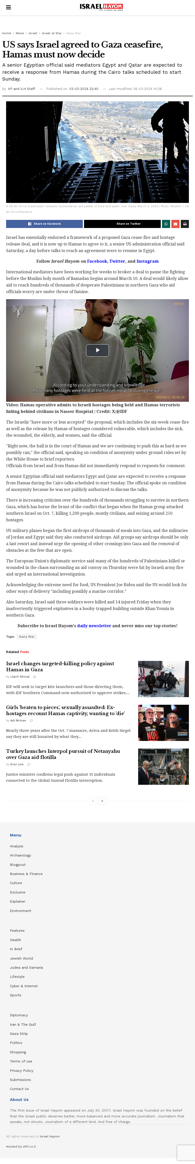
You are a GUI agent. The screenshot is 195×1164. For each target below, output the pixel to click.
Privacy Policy (21, 1070)
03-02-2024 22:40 (84, 89)
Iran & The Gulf (23, 1024)
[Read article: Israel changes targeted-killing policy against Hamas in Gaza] (163, 679)
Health (15, 940)
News (20, 33)
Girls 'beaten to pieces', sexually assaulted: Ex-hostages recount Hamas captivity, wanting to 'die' (65, 710)
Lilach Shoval (19, 676)
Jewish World (21, 958)
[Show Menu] (8, 7)
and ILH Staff (24, 89)
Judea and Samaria (26, 967)
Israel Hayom (50, 1136)
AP (10, 89)
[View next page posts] (102, 801)
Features (17, 930)
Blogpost (18, 865)
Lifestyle (17, 977)
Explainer (17, 901)
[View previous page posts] (93, 801)
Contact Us (19, 1089)
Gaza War (73, 33)
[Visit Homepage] (101, 8)
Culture (16, 883)
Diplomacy (19, 1015)
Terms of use (21, 1061)
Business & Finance (26, 874)
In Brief (16, 949)
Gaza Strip (19, 1034)
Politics (16, 1043)
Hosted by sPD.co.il (21, 1146)
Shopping (18, 1052)
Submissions (20, 1080)
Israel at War (52, 33)
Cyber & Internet (24, 986)
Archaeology (20, 855)
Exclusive (17, 892)
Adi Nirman (18, 720)
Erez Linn (17, 764)
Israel (33, 33)
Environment (20, 911)
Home (6, 33)
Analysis (17, 846)
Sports (15, 995)
